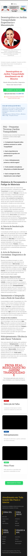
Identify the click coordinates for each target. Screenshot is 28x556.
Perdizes (17, 525)
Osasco (17, 539)
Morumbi (4, 516)
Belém (3, 543)
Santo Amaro (5, 519)
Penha (3, 541)
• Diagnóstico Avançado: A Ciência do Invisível (13, 109)
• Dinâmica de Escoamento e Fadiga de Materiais (13, 108)
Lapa (16, 521)
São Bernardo (18, 541)
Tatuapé (4, 537)
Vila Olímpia (5, 523)
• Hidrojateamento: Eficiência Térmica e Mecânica (14, 114)
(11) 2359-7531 (20, 93)
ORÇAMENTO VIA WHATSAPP (14, 90)
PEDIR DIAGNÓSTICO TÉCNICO (14, 483)
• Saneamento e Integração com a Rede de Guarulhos (12, 111)
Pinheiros (17, 519)
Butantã (17, 523)
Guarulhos (17, 537)
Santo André (18, 543)
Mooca (4, 539)
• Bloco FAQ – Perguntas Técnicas (10, 115)
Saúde (3, 521)
